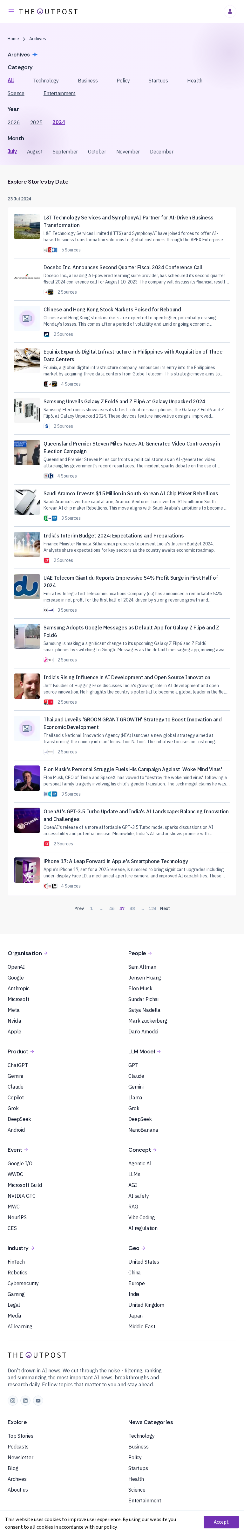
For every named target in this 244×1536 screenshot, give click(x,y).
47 (122, 908)
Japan (135, 1315)
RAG (133, 1206)
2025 (36, 122)
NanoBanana (143, 1130)
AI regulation (143, 1228)
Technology (46, 80)
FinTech (16, 1262)
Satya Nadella (144, 1010)
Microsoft (18, 999)
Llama (135, 1097)
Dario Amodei (143, 1031)
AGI (132, 1185)
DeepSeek (19, 1119)
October (97, 151)
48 (132, 908)
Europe (136, 1283)
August (35, 151)
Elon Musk (140, 988)
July (12, 151)
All (11, 80)
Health (194, 80)
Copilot (16, 1097)
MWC (14, 1206)
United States (143, 1262)
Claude (16, 1087)
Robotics (17, 1272)
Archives (17, 1479)
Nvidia (14, 1021)
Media (14, 1315)
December (161, 151)
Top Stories (20, 1436)
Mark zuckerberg (147, 1021)
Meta (13, 1010)
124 (152, 908)
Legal (14, 1305)
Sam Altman (142, 967)
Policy (123, 80)
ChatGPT (18, 1065)
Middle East (141, 1326)
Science (16, 93)
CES (12, 1228)
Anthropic (19, 988)
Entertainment (60, 93)
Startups (158, 80)
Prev (79, 908)
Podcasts (18, 1446)
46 (111, 908)
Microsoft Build (25, 1185)
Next (165, 908)
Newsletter (20, 1457)
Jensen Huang (144, 977)
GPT (133, 1065)
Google (16, 977)
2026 (14, 122)
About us (18, 1490)
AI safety (138, 1196)
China (134, 1272)
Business (88, 80)
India (133, 1294)
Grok (13, 1108)
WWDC (15, 1174)
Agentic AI (140, 1163)
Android (16, 1130)
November (128, 151)
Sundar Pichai (143, 999)
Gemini (15, 1076)
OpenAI (16, 967)
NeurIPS (17, 1217)
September (65, 151)
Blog (13, 1468)
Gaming (16, 1294)
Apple (14, 1031)
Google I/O (20, 1163)
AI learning (20, 1326)
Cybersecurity (23, 1283)
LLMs (134, 1174)
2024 (58, 122)
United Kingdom (146, 1305)
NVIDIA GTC (22, 1196)
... (102, 908)
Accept (221, 1522)
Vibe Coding (141, 1217)
